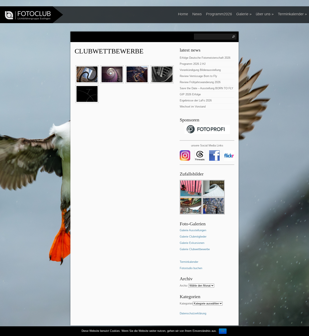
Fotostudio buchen (191, 268)
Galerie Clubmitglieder (193, 236)
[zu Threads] (199, 159)
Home (183, 14)
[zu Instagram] (187, 159)
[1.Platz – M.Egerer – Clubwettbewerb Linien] (87, 74)
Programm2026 (219, 14)
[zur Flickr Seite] (229, 159)
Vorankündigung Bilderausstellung (200, 70)
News (197, 14)
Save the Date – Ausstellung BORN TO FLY (206, 88)
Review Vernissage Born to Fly (198, 76)
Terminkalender (292, 14)
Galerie (244, 14)
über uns (265, 14)
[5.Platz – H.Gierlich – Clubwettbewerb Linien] (87, 94)
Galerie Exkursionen (192, 242)
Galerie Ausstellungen (193, 230)
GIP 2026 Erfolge (190, 94)
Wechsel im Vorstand (193, 106)
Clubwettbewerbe (109, 51)
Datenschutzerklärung (193, 313)
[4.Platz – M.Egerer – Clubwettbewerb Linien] (162, 74)
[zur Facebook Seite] (215, 159)
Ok (222, 331)
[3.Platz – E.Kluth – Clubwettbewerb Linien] (137, 74)
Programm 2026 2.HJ (193, 63)
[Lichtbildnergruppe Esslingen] (26, 15)
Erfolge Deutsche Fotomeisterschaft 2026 (205, 57)
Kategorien (186, 303)
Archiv (184, 285)
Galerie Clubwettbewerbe (195, 249)
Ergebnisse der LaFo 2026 (196, 100)
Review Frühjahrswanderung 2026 (200, 82)
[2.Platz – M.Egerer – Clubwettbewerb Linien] (112, 74)
